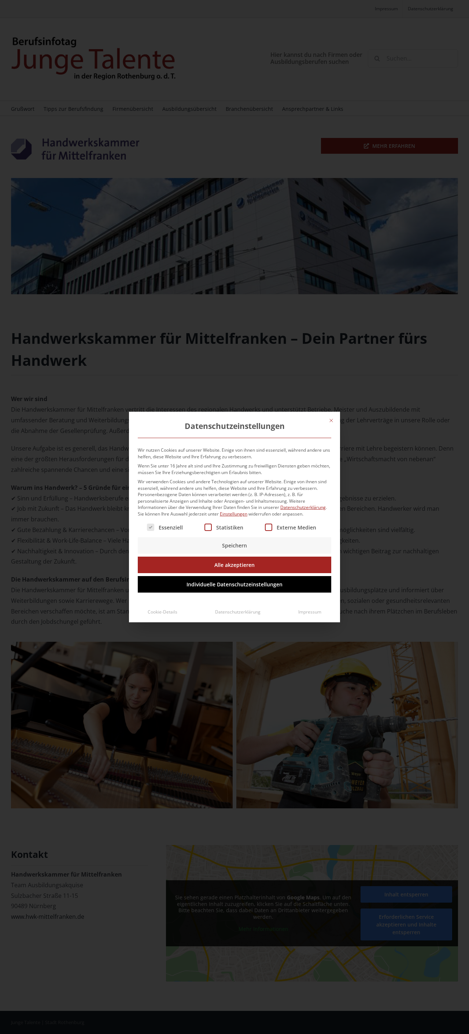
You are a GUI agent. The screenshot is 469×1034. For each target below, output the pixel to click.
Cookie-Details (162, 612)
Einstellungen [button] (233, 514)
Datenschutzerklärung (303, 507)
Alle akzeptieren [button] (234, 564)
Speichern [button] (234, 545)
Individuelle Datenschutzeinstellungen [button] (234, 584)
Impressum (309, 612)
